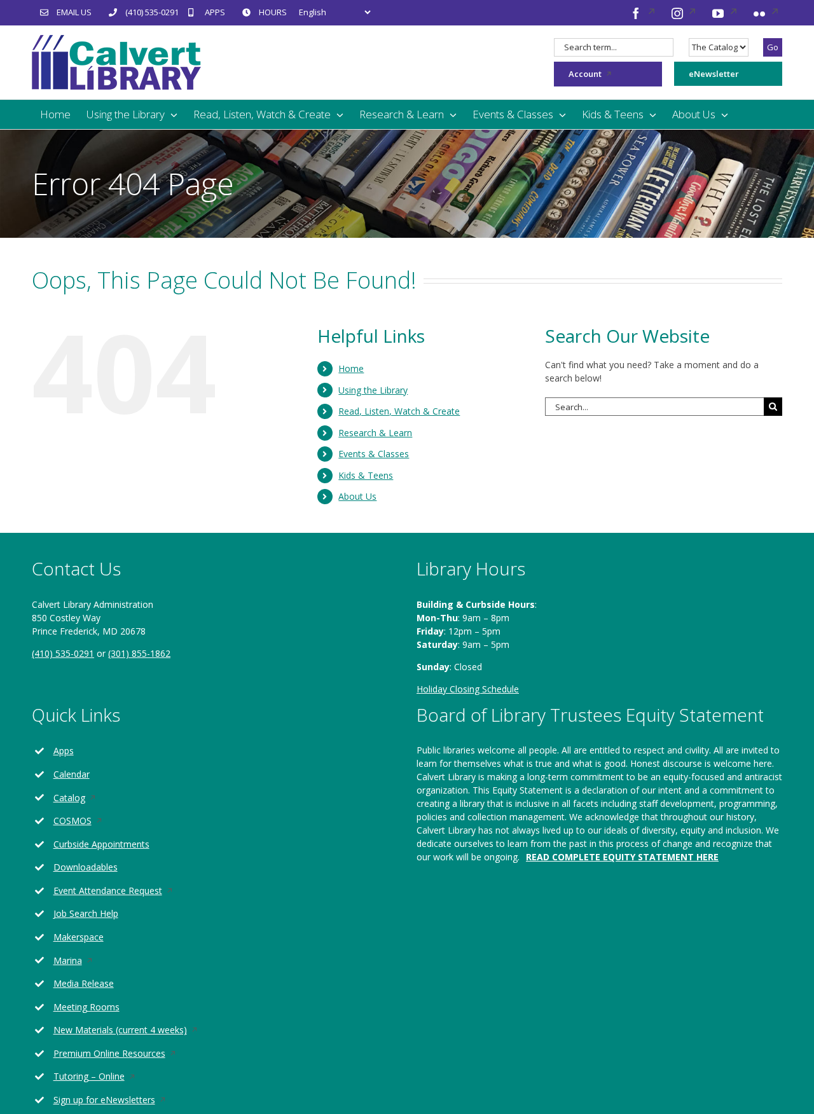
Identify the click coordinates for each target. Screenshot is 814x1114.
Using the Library (373, 390)
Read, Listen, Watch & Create (399, 411)
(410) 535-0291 (63, 653)
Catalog (84, 798)
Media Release (83, 983)
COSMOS (88, 821)
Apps (63, 751)
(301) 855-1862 (139, 653)
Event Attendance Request (123, 891)
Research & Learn (375, 433)
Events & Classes (373, 454)
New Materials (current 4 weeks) (135, 1030)
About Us (357, 496)
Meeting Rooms (86, 1007)
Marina (83, 961)
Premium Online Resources (125, 1054)
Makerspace (78, 937)
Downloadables (85, 867)
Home (351, 368)
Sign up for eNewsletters (119, 1100)
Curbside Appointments (101, 844)
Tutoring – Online (104, 1076)
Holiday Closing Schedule (468, 689)
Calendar (71, 774)
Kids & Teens (365, 475)
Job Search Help (85, 913)
